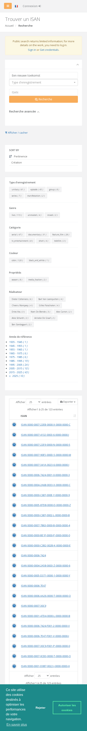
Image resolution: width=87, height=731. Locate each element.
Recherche (45, 99)
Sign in (32, 50)
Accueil (9, 25)
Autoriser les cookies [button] (67, 708)
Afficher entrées (33, 402)
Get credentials (49, 50)
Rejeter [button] (40, 707)
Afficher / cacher (17, 132)
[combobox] (43, 82)
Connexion (30, 6)
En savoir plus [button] (16, 724)
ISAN (24, 416)
